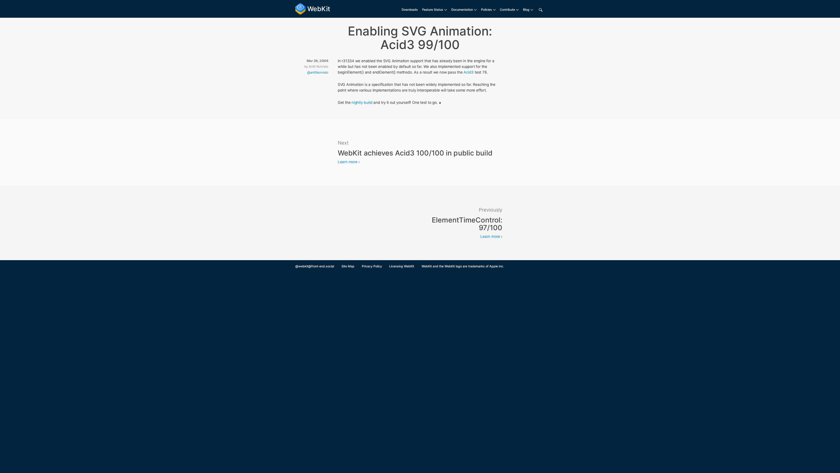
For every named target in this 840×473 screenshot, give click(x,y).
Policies (486, 9)
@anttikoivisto (317, 72)
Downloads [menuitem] (410, 9)
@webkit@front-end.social (314, 266)
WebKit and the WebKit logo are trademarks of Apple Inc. (463, 266)
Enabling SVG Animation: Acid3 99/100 (420, 38)
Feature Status (432, 9)
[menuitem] (434, 9)
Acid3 (469, 72)
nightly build (362, 102)
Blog (526, 9)
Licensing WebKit (401, 266)
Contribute (507, 9)
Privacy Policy (372, 266)
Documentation (462, 9)
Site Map (347, 266)
